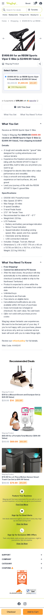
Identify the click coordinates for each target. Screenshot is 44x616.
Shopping (14, 21)
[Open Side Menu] (3, 3)
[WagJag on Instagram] (24, 603)
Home (4, 21)
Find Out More (22, 505)
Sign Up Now (22, 524)
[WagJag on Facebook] (19, 603)
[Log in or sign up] (40, 3)
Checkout (11, 612)
